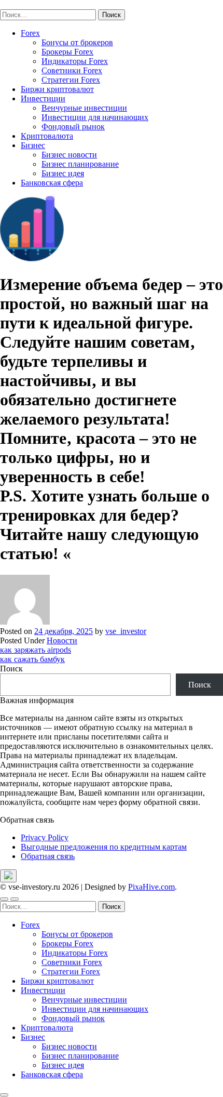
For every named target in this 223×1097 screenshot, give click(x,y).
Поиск (11, 668)
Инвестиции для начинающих (94, 117)
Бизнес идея (62, 173)
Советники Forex (71, 70)
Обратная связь (48, 856)
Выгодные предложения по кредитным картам (104, 846)
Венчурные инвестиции (84, 107)
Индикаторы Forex (74, 61)
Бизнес (33, 145)
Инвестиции (43, 98)
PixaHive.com (151, 886)
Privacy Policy (44, 837)
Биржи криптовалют (57, 89)
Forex (30, 33)
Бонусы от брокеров (77, 42)
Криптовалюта (47, 135)
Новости (62, 640)
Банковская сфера (52, 182)
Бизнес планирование (80, 164)
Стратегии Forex (70, 79)
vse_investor (125, 631)
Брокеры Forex (67, 51)
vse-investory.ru (26, 4)
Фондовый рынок (73, 126)
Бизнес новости (69, 154)
